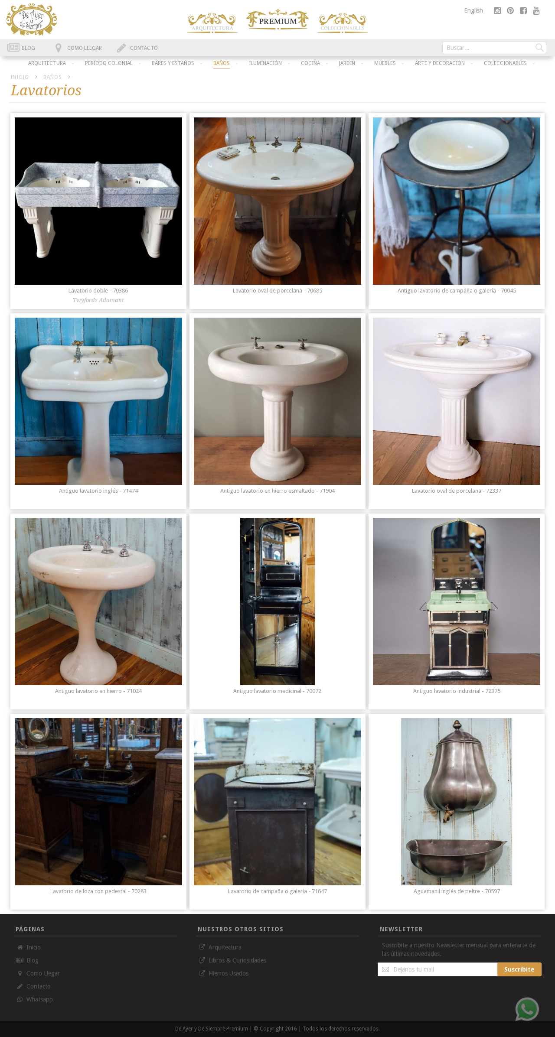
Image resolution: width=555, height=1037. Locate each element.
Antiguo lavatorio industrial (456, 691)
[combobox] (494, 47)
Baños (53, 77)
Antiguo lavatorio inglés (98, 491)
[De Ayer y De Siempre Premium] (212, 23)
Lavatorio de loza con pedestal (98, 891)
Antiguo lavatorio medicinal (277, 691)
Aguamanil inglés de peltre (457, 891)
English (473, 10)
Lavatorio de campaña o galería (277, 891)
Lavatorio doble (98, 290)
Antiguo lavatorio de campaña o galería (457, 290)
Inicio (20, 77)
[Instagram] (498, 10)
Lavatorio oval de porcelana (277, 290)
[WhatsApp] (527, 1009)
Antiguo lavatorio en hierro (98, 691)
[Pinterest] (511, 10)
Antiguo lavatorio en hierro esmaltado (277, 491)
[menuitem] (47, 63)
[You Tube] (536, 10)
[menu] (277, 62)
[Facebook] (524, 10)
